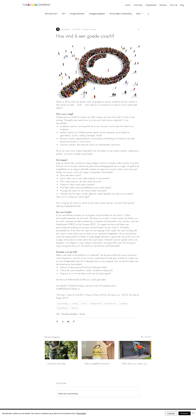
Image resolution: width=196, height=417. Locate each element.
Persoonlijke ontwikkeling (120, 13)
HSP (63, 13)
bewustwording (63, 303)
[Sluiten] (193, 413)
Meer (138, 13)
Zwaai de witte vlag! (56, 363)
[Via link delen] (74, 321)
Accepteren (184, 413)
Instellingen (171, 413)
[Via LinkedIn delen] (68, 321)
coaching (75, 303)
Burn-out (82, 314)
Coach (84, 303)
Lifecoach (74, 308)
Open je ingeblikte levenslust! (96, 363)
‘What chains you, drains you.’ (134, 363)
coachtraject (123, 303)
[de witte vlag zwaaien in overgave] (61, 350)
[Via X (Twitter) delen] (63, 321)
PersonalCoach (62, 308)
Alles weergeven (146, 337)
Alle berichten (51, 13)
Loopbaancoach (95, 303)
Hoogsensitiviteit (77, 13)
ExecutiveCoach (110, 303)
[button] (148, 14)
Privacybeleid (81, 413)
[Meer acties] (138, 29)
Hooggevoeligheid (97, 13)
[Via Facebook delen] (57, 321)
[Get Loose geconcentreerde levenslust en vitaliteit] (98, 350)
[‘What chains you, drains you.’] (134, 350)
